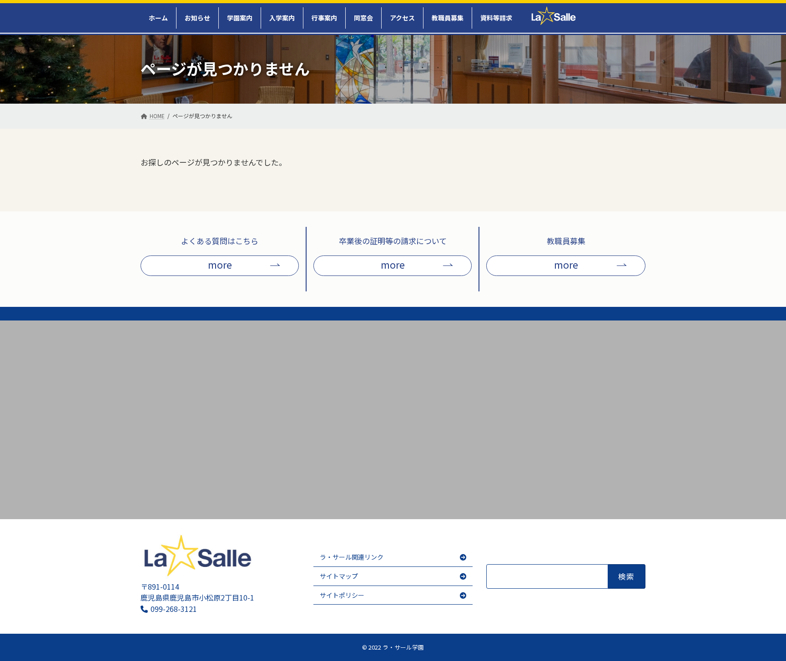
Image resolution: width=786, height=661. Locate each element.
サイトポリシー (342, 595)
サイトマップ (339, 576)
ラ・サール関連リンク (351, 557)
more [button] (220, 264)
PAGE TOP (768, 645)
